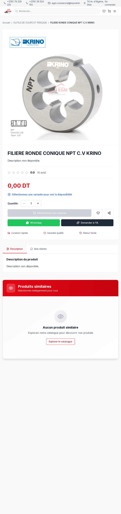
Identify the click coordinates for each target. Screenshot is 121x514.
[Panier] (109, 11)
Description (16, 248)
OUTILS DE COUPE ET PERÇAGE (30, 22)
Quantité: (13, 203)
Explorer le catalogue (60, 341)
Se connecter (110, 3)
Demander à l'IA (89, 222)
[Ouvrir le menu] (114, 11)
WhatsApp (36, 222)
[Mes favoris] (104, 11)
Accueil (6, 22)
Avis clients (40, 248)
